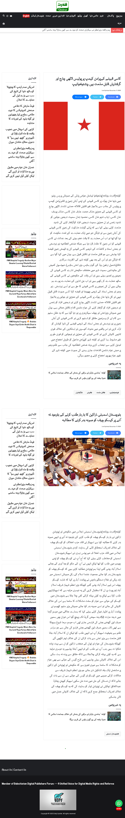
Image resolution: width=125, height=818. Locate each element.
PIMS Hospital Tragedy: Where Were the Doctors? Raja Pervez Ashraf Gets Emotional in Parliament (21, 294)
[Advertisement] (62, 52)
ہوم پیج (119, 16)
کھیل (85, 16)
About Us (7, 770)
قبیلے (89, 392)
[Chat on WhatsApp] (119, 803)
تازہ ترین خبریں (58, 16)
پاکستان (110, 16)
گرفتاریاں (78, 392)
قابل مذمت (100, 392)
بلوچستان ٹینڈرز (37, 16)
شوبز (101, 16)
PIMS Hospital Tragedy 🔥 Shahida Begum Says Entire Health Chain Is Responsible (22, 324)
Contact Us (20, 770)
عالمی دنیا (94, 16)
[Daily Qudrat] (62, 6)
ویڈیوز (80, 16)
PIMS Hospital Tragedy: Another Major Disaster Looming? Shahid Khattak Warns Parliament (21, 263)
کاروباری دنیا (71, 16)
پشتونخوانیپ (114, 392)
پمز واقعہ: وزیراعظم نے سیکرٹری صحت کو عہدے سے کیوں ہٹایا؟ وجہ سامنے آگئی (76, 30)
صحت (48, 16)
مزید (119, 23)
